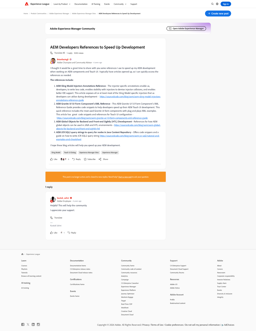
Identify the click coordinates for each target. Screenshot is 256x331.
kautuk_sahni (63, 198)
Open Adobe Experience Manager (188, 28)
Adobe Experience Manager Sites (84, 13)
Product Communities (39, 13)
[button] (218, 13)
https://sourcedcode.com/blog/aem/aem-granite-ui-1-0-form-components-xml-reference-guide (102, 117)
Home (26, 13)
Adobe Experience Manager (59, 13)
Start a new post (125, 177)
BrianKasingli (62, 59)
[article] (105, 215)
